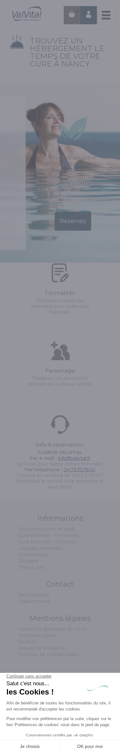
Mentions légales (38, 635)
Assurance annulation (42, 648)
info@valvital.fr (74, 458)
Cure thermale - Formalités (49, 535)
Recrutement (34, 595)
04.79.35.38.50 (79, 470)
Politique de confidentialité (49, 654)
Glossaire (28, 561)
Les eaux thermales (40, 548)
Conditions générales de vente (53, 629)
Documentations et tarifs (47, 529)
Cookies (27, 642)
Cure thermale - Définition (48, 542)
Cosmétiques (33, 554)
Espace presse (35, 601)
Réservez (73, 221)
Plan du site (32, 567)
